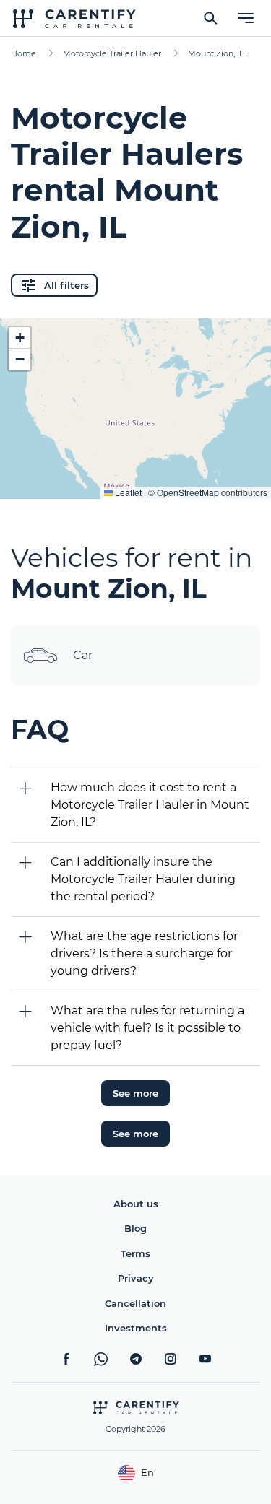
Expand (135, 476)
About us (135, 1203)
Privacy (136, 1278)
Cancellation (135, 1303)
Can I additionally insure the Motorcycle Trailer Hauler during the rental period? (143, 879)
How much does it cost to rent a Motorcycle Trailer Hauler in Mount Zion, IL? (150, 805)
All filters (66, 285)
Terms (135, 1253)
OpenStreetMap (188, 492)
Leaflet (127, 492)
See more (135, 1093)
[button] (19, 338)
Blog (135, 1228)
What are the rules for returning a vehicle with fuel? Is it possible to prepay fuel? (147, 1028)
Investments (136, 1328)
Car (83, 655)
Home (23, 53)
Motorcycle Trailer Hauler (112, 53)
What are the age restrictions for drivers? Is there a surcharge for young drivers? (144, 953)
